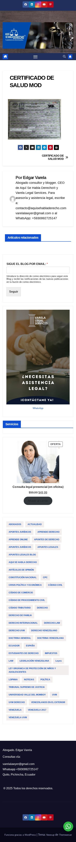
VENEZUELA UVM (18, 717)
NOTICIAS (29, 679)
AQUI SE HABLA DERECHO (23, 562)
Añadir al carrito (38, 500)
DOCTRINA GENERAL (20, 638)
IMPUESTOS (51, 653)
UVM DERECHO (17, 702)
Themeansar (65, 835)
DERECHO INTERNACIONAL (23, 623)
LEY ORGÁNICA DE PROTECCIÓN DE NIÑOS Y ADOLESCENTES (32, 670)
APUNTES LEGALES (47, 547)
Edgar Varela (34, 177)
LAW (11, 661)
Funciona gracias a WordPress (20, 835)
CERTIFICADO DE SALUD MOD (53, 157)
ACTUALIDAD (35, 524)
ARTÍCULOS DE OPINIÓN (21, 570)
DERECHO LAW (52, 623)
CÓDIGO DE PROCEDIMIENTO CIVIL (27, 600)
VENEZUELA (15, 710)
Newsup (50, 835)
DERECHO (42, 608)
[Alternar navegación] (35, 56)
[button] (64, 56)
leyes (58, 661)
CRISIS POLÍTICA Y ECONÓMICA (25, 585)
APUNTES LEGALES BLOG (22, 554)
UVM (54, 694)
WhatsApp (38, 408)
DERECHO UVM (17, 630)
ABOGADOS (15, 524)
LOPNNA (13, 679)
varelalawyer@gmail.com (18, 763)
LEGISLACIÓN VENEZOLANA (34, 661)
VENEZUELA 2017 (37, 710)
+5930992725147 (27, 769)
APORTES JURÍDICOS (20, 532)
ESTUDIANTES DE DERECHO (24, 653)
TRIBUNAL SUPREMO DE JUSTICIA (27, 687)
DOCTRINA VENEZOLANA (50, 638)
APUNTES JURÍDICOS (20, 547)
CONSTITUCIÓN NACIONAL (23, 577)
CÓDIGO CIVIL (55, 585)
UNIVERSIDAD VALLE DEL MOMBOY (27, 694)
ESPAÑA (30, 645)
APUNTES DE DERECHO (46, 539)
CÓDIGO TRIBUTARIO (20, 608)
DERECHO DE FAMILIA (20, 615)
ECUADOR (14, 645)
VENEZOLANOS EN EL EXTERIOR (48, 702)
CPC (45, 577)
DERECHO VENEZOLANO (44, 630)
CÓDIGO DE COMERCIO (21, 592)
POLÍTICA (45, 679)
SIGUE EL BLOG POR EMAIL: (27, 263)
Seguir (13, 291)
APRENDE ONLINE (18, 539)
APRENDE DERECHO (48, 532)
